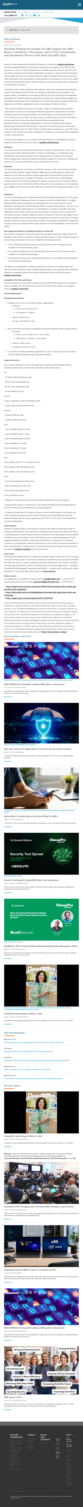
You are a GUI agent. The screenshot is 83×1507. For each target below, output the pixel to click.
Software (57, 680)
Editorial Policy (69, 1474)
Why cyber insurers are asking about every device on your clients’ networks (37, 749)
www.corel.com (49, 571)
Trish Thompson (20, 949)
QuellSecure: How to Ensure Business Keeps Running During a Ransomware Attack (40, 946)
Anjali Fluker (19, 819)
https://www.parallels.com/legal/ (54, 632)
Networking (8, 1009)
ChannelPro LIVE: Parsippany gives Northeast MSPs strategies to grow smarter (39, 1206)
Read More (8, 697)
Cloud (19, 680)
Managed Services (28, 680)
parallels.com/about (23, 549)
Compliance (26, 12)
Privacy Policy (69, 1465)
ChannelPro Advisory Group (15, 1456)
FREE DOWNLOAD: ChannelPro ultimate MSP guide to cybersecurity (34, 684)
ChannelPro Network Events (32, 1440)
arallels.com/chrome (66, 64)
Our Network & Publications (15, 1451)
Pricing (46, 12)
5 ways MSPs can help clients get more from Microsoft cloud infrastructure (33, 1078)
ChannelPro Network (19, 687)
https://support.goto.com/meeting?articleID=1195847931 (29, 598)
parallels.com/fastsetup (49, 142)
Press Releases (12, 39)
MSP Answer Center (40, 680)
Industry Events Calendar (31, 1447)
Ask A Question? (15, 1469)
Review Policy (69, 1456)
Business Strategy (10, 680)
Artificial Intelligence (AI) (13, 810)
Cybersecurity (37, 12)
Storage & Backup (67, 680)
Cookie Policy (69, 1470)
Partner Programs (67, 810)
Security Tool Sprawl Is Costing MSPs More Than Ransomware (31, 880)
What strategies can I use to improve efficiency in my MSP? (27, 1069)
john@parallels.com (52, 579)
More (51, 12)
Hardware (43, 1008)
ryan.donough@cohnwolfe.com (46, 582)
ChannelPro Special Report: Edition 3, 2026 (23, 1013)
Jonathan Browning (21, 1210)
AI (20, 12)
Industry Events (53, 1008)
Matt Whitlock (17, 1273)
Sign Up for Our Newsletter (15, 1460)
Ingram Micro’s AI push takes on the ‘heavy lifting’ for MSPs (30, 816)
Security (50, 680)
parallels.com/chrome (12, 275)
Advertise (44, 1443)
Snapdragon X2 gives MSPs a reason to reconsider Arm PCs (30, 1269)
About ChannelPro (16, 1441)
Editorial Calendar (16, 1448)
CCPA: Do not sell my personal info (69, 1482)
